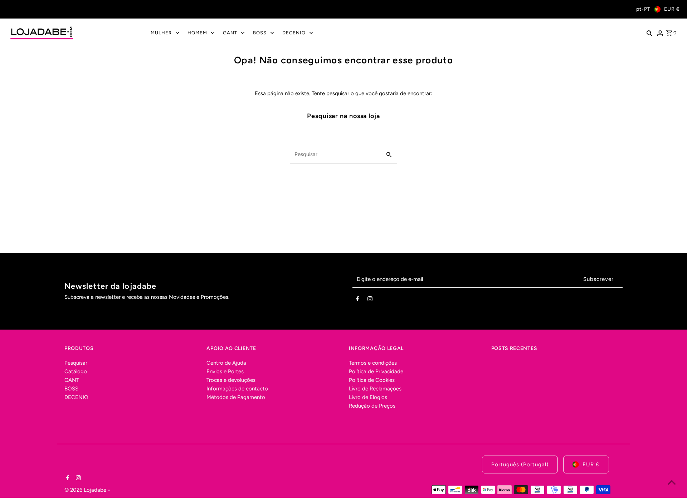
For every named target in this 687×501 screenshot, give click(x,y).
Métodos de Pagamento (235, 397)
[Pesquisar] (649, 33)
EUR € (672, 9)
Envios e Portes (225, 371)
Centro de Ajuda (226, 363)
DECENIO (76, 397)
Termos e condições (373, 363)
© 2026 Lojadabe (86, 490)
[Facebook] (357, 300)
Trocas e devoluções (230, 380)
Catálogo (75, 371)
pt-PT (643, 9)
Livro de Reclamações (375, 388)
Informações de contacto (237, 388)
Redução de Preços (372, 406)
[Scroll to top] (672, 482)
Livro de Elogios (368, 397)
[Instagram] (369, 300)
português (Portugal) (520, 464)
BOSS (71, 388)
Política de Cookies (372, 380)
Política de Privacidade (376, 371)
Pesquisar (75, 363)
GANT (71, 380)
